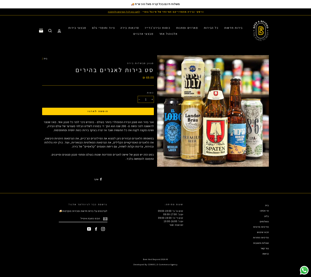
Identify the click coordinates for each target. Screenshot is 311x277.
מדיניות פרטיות (261, 226)
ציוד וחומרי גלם (103, 28)
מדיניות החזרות (261, 237)
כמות (150, 92)
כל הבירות (211, 28)
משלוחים (264, 221)
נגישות (265, 253)
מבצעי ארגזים (143, 34)
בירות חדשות (233, 28)
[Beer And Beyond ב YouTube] (89, 229)
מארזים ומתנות (187, 28)
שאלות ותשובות (261, 242)
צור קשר (265, 248)
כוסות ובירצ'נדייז (157, 28)
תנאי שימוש (263, 232)
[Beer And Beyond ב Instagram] (103, 229)
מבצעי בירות (77, 28)
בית (45, 58)
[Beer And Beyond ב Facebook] (96, 229)
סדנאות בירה (130, 28)
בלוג (266, 216)
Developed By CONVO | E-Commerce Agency (155, 264)
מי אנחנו (264, 210)
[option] (155, 11)
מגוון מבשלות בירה (140, 63)
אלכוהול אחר (168, 34)
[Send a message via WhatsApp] (304, 270)
